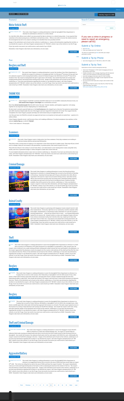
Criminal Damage (16, 164)
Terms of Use (104, 87)
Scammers (13, 132)
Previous (28, 385)
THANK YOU (14, 93)
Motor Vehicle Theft (18, 25)
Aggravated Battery (18, 353)
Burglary (13, 266)
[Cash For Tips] (62, 5)
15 (66, 385)
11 (50, 385)
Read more (73, 51)
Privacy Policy (97, 87)
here (97, 52)
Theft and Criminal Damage (21, 322)
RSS (78, 56)
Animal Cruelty (15, 201)
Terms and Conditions (88, 87)
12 (54, 385)
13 (58, 385)
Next (71, 385)
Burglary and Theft (17, 65)
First (21, 385)
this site (88, 48)
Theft (11, 237)
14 (62, 385)
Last (76, 385)
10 (47, 385)
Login (15, 2)
